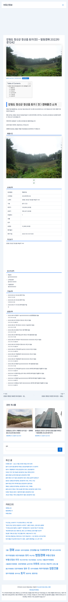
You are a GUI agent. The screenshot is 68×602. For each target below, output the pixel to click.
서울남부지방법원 (48, 560)
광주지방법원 (25, 550)
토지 (23, 573)
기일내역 (13, 94)
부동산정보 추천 (12, 560)
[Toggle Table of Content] (29, 83)
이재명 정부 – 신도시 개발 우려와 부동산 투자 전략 (19, 464)
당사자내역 (13, 92)
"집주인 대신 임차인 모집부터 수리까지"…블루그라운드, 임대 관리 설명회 (25, 525)
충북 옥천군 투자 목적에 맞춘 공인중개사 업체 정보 (19, 483)
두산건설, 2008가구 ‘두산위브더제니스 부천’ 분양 (19, 522)
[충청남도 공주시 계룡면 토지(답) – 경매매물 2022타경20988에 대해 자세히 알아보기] (19, 418)
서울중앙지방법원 (11, 564)
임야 (25, 569)
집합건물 (53, 568)
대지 (27, 555)
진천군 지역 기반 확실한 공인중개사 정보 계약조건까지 (20, 472)
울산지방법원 (10, 568)
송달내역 (13, 96)
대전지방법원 (19, 555)
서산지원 (39, 560)
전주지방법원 (34, 568)
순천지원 (30, 564)
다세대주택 (44, 550)
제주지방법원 (44, 569)
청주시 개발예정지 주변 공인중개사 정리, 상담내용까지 (20, 469)
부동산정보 (7, 5)
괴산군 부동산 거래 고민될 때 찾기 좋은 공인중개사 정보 (20, 495)
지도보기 (13, 91)
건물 (7, 550)
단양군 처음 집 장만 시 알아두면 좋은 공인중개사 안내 (20, 492)
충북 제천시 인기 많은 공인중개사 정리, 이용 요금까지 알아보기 (22, 478)
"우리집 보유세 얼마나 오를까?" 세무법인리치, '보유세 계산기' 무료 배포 (24, 528)
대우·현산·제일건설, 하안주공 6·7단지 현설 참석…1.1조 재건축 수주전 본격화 (26, 536)
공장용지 (17, 550)
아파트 (36, 564)
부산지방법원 (32, 560)
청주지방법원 (10, 573)
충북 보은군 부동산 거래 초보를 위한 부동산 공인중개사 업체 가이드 (23, 489)
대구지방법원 (10, 555)
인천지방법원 (18, 569)
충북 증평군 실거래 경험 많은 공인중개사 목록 (18, 475)
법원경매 (40, 555)
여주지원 (43, 564)
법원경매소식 (9, 510)
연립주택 (49, 564)
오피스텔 (55, 564)
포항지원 (34, 573)
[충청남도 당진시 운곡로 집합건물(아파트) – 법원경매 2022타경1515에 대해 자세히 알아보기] (48, 418)
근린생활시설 (34, 550)
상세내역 (13, 89)
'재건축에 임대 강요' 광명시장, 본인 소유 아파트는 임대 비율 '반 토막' (24, 530)
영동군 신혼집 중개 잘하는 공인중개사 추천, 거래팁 (19, 486)
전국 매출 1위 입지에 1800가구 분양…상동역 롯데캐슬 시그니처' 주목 (24, 539)
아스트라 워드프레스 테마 (44, 587)
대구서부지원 (56, 550)
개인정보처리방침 (34, 590)
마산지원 (32, 555)
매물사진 (13, 87)
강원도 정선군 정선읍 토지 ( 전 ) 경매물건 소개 (19, 86)
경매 (11, 549)
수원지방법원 (22, 564)
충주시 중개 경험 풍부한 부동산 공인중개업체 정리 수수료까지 (22, 466)
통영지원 (28, 573)
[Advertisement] (34, 20)
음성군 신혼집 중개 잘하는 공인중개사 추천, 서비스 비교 (20, 480)
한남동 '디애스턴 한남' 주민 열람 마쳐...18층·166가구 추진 (21, 533)
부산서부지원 (24, 560)
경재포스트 (9, 508)
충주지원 (17, 573)
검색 (7, 446)
